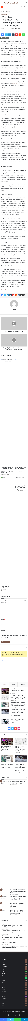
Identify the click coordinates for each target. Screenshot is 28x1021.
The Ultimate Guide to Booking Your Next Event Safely (17, 690)
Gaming (3, 996)
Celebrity (4, 980)
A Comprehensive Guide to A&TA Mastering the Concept (6, 587)
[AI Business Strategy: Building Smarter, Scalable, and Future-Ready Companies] (21, 480)
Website (3, 630)
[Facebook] (2, 295)
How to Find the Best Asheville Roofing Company (20, 469)
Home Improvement (6, 975)
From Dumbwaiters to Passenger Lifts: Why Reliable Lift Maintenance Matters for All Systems (7, 470)
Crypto (3, 987)
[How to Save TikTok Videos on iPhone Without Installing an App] (5, 721)
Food (3, 1003)
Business (8, 11)
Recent (4, 684)
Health (3, 973)
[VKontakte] (19, 295)
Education (4, 998)
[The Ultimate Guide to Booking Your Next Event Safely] (5, 691)
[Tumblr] (10, 295)
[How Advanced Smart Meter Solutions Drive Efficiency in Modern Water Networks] (5, 697)
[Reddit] (16, 295)
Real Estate (4, 959)
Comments (22, 684)
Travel (3, 978)
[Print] (24, 295)
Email (2, 624)
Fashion (4, 985)
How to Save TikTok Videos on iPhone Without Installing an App (18, 721)
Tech (3, 971)
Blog (3, 969)
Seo (3, 1005)
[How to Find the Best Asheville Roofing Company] (21, 412)
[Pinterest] (13, 295)
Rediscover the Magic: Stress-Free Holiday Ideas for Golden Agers (18, 891)
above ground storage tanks (19, 83)
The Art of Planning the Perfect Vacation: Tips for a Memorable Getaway (17, 912)
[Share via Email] (21, 295)
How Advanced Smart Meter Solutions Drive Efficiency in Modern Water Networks (17, 697)
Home (3, 11)
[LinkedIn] (8, 295)
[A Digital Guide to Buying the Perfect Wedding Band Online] (5, 834)
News (3, 982)
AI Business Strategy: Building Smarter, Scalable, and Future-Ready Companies (20, 487)
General (4, 994)
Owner (4, 28)
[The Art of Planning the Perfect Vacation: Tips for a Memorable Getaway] (5, 912)
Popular (13, 684)
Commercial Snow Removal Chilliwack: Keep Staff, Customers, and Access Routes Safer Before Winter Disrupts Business (17, 712)
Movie (3, 1001)
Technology (4, 966)
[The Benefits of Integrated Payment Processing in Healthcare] (5, 904)
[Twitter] (5, 295)
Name (3, 619)
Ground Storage (5, 289)
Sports (3, 989)
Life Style (4, 964)
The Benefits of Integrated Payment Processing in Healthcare (17, 905)
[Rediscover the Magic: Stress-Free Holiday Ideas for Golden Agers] (5, 891)
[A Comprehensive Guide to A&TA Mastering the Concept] (7, 530)
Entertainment (5, 991)
